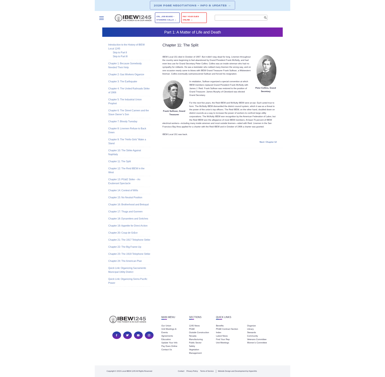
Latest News (222, 336)
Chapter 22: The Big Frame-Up (124, 247)
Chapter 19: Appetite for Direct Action (128, 225)
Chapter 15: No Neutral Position (125, 197)
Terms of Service (207, 371)
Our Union (166, 325)
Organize (251, 325)
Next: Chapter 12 (268, 142)
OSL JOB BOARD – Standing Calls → (166, 18)
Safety (192, 346)
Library (250, 329)
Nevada (192, 336)
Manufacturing (196, 339)
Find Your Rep (223, 339)
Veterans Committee (256, 339)
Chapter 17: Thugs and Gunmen (125, 211)
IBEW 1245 (133, 319)
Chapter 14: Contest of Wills (123, 190)
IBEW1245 (133, 18)
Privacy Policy (192, 371)
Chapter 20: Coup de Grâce (123, 232)
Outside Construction (199, 332)
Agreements (167, 336)
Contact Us (166, 349)
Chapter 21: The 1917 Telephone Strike (129, 240)
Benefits (220, 325)
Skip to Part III (120, 56)
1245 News (194, 325)
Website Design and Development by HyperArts (237, 371)
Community (252, 336)
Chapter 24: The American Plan (125, 261)
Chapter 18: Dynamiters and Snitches (128, 218)
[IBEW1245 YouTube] (138, 335)
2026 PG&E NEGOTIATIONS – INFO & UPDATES (192, 5)
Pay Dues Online (169, 346)
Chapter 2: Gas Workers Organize (126, 74)
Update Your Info (169, 342)
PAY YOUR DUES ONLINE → (191, 18)
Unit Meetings (222, 342)
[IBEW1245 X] (127, 335)
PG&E (192, 329)
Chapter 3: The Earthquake (122, 81)
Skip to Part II (120, 52)
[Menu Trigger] (101, 18)
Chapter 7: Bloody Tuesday (122, 121)
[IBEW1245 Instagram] (149, 335)
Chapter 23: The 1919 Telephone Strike (129, 254)
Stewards (251, 332)
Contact (181, 371)
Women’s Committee (257, 342)
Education (166, 339)
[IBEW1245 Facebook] (116, 335)
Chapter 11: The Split (119, 161)
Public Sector (195, 342)
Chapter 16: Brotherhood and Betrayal (128, 204)
